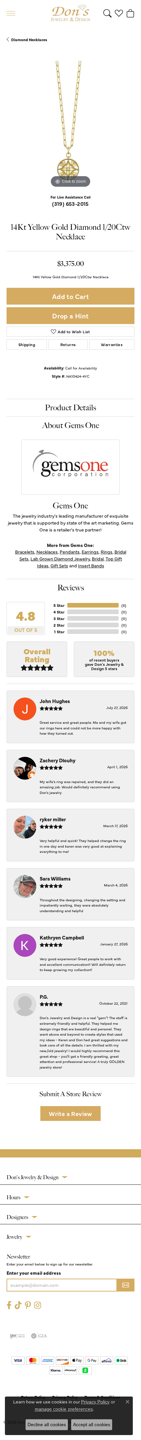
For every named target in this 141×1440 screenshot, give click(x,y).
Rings (106, 551)
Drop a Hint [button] (70, 315)
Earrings (90, 551)
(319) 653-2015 (70, 203)
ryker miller (53, 819)
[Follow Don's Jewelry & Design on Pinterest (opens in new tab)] (28, 1305)
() (123, 605)
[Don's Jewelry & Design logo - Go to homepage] (70, 13)
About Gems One (70, 425)
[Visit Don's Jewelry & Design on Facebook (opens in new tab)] (9, 1305)
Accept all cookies (91, 1424)
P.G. (44, 996)
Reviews (70, 587)
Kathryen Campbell (62, 937)
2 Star (59, 625)
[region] (70, 125)
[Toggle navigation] (10, 13)
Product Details (70, 407)
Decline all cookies (47, 1424)
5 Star (59, 605)
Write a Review (70, 1113)
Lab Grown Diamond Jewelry (60, 558)
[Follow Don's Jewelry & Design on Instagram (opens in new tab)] (37, 1305)
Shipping (26, 344)
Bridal (98, 558)
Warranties (112, 344)
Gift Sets (59, 565)
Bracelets (24, 551)
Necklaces (47, 551)
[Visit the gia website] (39, 1336)
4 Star (59, 611)
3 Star (59, 618)
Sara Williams (55, 878)
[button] (107, 13)
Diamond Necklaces (29, 39)
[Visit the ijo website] (17, 1336)
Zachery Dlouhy (57, 760)
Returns (68, 344)
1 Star (59, 631)
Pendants (70, 551)
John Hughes (55, 700)
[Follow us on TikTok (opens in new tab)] (18, 1305)
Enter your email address (34, 1272)
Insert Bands (91, 565)
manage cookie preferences (64, 1409)
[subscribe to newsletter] (125, 1285)
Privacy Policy (95, 1401)
